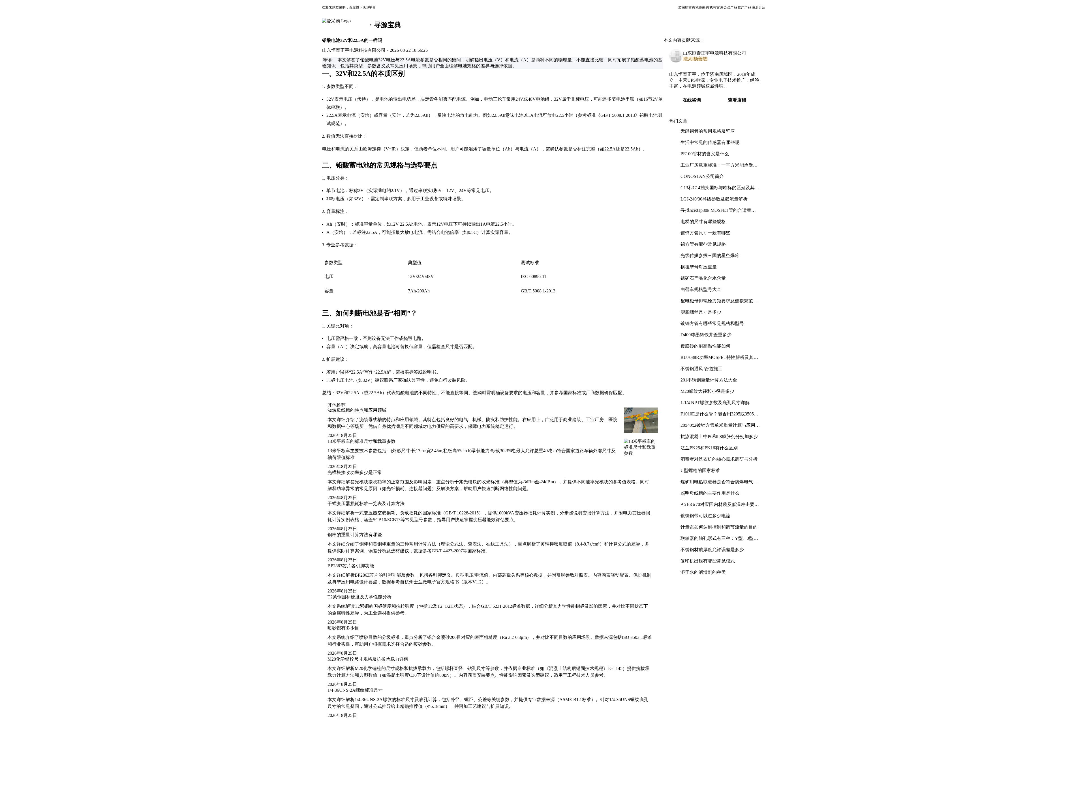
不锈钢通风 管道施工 (701, 368)
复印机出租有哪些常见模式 (708, 561)
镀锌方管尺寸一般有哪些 (705, 232)
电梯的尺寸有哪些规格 (703, 221)
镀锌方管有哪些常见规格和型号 (712, 323)
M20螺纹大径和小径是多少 (707, 391)
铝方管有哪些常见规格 (703, 244)
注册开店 (758, 7)
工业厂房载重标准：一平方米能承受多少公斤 (719, 167)
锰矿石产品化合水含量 (703, 278)
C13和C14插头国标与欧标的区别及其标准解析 (720, 190)
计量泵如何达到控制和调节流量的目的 (719, 527)
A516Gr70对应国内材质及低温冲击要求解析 (720, 506)
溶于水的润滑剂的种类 (703, 572)
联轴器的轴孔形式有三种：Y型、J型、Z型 (719, 540)
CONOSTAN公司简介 (702, 176)
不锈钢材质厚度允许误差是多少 (712, 549)
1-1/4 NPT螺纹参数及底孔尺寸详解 (715, 402)
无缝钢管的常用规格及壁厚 (708, 131)
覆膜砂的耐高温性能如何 (705, 346)
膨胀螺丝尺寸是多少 (701, 312)
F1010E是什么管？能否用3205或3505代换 (719, 416)
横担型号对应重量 (699, 266)
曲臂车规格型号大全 (701, 289)
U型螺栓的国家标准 (700, 470)
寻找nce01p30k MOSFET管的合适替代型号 (718, 212)
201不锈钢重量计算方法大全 (709, 380)
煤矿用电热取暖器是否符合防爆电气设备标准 (719, 484)
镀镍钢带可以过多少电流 (705, 515)
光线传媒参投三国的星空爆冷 (710, 255)
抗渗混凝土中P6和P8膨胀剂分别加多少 (719, 436)
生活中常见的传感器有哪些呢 (710, 142)
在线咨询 (692, 100)
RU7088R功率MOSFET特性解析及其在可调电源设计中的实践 (719, 359)
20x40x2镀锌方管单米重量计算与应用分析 (720, 427)
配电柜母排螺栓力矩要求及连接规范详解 (719, 303)
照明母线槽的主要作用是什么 (710, 493)
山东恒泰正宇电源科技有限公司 (714, 53)
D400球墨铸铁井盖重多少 (706, 334)
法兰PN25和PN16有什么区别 (709, 447)
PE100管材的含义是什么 (705, 153)
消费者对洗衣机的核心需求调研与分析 (719, 459)
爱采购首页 (686, 7)
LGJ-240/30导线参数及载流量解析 (714, 199)
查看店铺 (737, 100)
